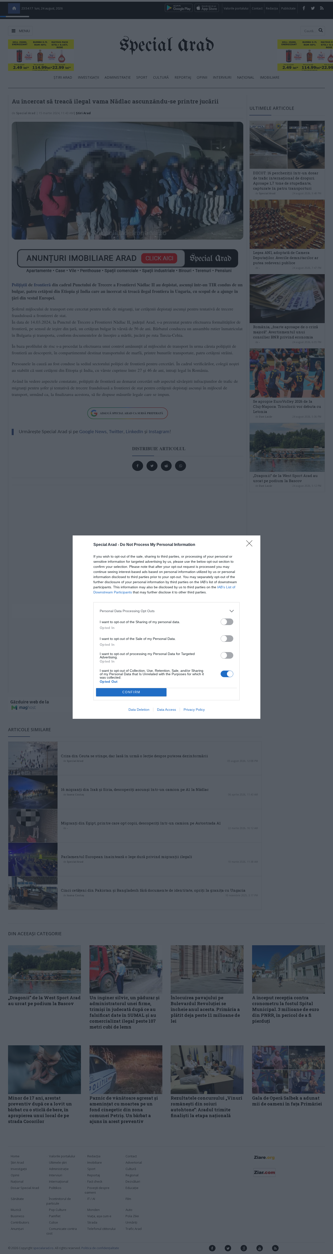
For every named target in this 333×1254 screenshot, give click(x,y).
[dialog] (166, 627)
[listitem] (166, 611)
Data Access (166, 709)
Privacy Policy (194, 709)
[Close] (250, 545)
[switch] (227, 621)
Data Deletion (138, 709)
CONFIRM (131, 692)
